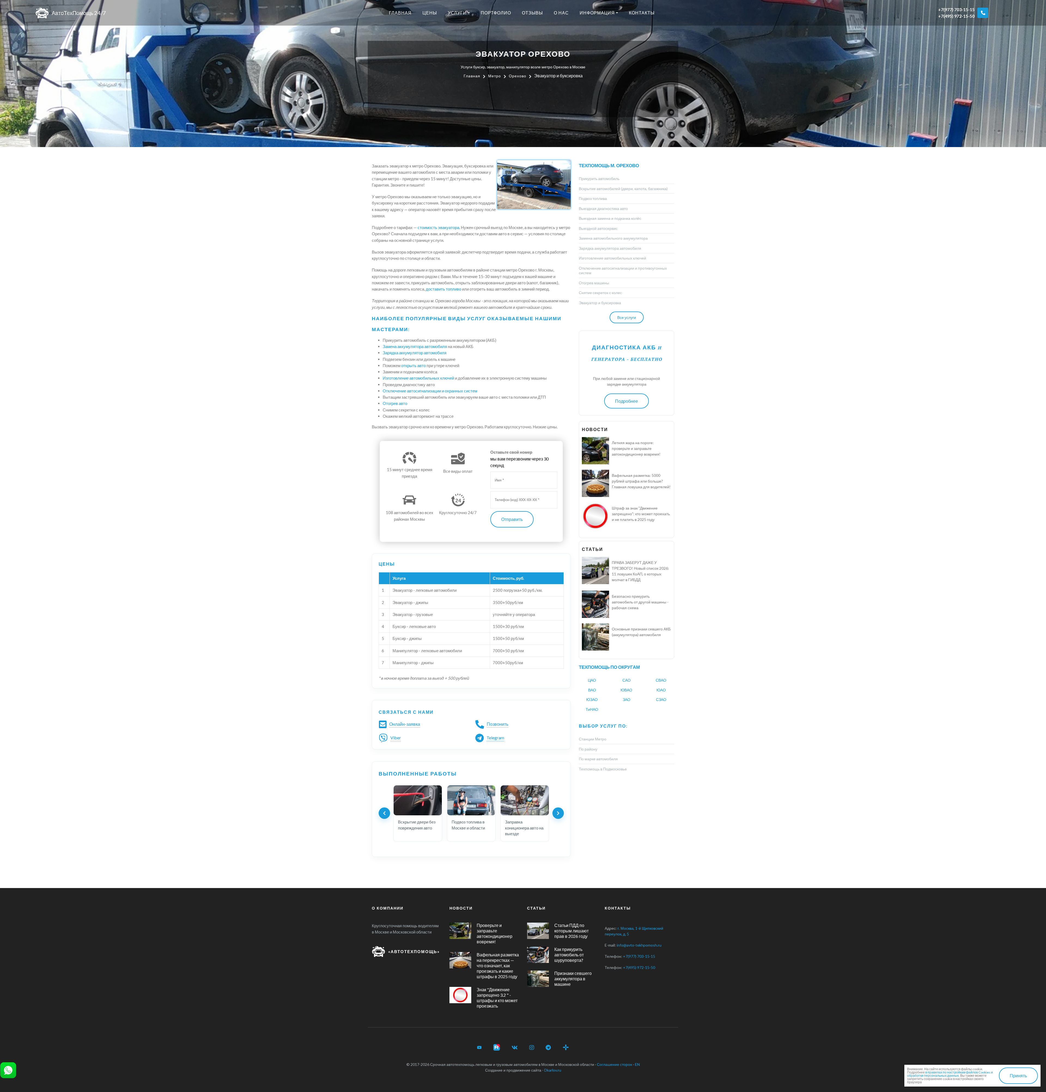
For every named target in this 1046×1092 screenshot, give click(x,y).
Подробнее (626, 401)
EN (637, 1064)
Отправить (512, 519)
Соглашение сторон (614, 1064)
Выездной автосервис (598, 228)
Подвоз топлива (593, 198)
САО (626, 680)
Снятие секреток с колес (600, 292)
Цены (429, 12)
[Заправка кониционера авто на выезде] (525, 800)
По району (588, 749)
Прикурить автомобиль (599, 178)
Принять (1018, 1075)
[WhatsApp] (8, 1069)
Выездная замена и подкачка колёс (610, 218)
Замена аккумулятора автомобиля (415, 346)
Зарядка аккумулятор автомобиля (414, 352)
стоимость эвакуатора (438, 227)
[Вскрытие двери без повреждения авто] (418, 800)
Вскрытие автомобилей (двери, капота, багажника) (623, 188)
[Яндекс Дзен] (565, 1047)
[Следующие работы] (558, 813)
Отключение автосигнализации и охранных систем (430, 390)
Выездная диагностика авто (603, 208)
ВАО (592, 690)
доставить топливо (443, 288)
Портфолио (496, 12)
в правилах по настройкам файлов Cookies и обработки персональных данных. (950, 1074)
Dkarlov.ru (552, 1070)
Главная (400, 12)
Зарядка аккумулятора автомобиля (610, 248)
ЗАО (626, 699)
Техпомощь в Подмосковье (603, 769)
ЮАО (661, 690)
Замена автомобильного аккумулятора (613, 238)
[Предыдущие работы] (384, 813)
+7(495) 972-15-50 (956, 16)
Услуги (457, 12)
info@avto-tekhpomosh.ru (639, 945)
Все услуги (626, 317)
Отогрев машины (594, 282)
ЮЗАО (592, 699)
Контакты (642, 12)
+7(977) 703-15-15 (956, 9)
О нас (561, 12)
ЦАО (592, 680)
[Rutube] (496, 1047)
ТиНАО (592, 709)
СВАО (661, 680)
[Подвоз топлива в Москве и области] (471, 800)
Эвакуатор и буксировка (600, 302)
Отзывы (532, 12)
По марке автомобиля (598, 759)
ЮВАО (626, 690)
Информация (597, 12)
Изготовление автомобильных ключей (418, 378)
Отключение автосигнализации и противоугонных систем (623, 270)
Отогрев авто (395, 403)
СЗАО (661, 699)
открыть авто (413, 365)
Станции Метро (592, 739)
